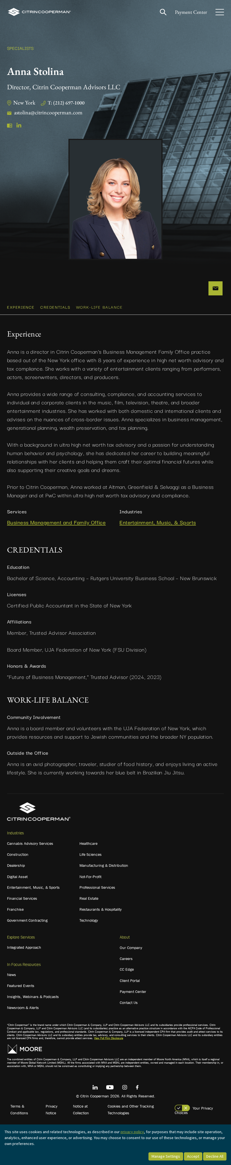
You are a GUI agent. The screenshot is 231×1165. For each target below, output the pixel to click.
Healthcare (88, 843)
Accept (193, 1156)
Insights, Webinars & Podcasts (33, 996)
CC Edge (127, 969)
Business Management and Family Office (56, 522)
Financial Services (22, 898)
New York (24, 102)
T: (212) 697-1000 (66, 102)
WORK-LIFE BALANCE (99, 306)
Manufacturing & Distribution (103, 865)
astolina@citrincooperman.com (48, 112)
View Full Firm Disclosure (108, 1038)
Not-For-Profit (90, 876)
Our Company (131, 947)
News (11, 974)
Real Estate (88, 898)
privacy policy (132, 1131)
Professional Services (97, 887)
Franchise (15, 909)
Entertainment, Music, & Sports (157, 522)
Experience (21, 306)
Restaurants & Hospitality (100, 909)
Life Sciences (90, 854)
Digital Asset (17, 876)
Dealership (16, 865)
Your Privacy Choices (194, 1110)
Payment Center (191, 12)
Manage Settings (166, 1156)
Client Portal (130, 980)
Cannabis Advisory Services (30, 843)
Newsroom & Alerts (23, 1007)
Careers (126, 958)
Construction (17, 854)
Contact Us (129, 1002)
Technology (88, 920)
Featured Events (20, 985)
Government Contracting (27, 920)
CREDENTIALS (55, 306)
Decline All (214, 1156)
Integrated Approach (24, 947)
